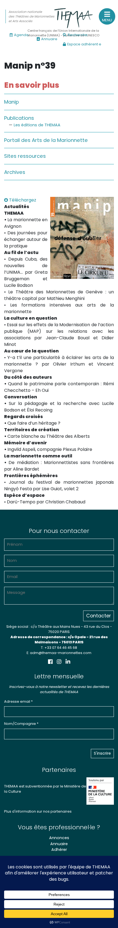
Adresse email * (18, 701)
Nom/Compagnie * (21, 723)
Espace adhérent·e (84, 44)
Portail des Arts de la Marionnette (46, 140)
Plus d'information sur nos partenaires (38, 811)
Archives (14, 172)
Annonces (59, 838)
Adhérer (59, 849)
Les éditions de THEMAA (37, 125)
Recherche (78, 35)
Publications (19, 118)
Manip (11, 101)
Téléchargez (22, 200)
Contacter (98, 615)
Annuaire (49, 39)
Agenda (21, 35)
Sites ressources (25, 156)
